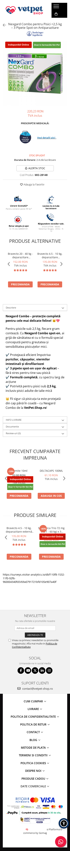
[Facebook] (21, 670)
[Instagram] (49, 670)
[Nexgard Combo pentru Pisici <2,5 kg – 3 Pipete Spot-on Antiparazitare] (35, 73)
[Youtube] (28, 670)
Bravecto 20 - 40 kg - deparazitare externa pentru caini (20, 255)
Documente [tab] (12, 426)
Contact (34, 732)
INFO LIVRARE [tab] (13, 419)
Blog (33, 740)
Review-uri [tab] (13, 433)
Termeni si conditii (33, 755)
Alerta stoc (36, 168)
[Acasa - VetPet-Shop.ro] (24, 10)
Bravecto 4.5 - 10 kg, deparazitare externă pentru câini (50, 255)
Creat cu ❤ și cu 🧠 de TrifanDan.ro (27, 829)
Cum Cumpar (34, 701)
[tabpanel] (35, 73)
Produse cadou (33, 778)
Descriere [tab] (11, 307)
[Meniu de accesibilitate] (64, 823)
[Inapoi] (3, 25)
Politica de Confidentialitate (34, 716)
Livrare (34, 709)
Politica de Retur (33, 724)
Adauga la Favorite (33, 184)
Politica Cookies (34, 763)
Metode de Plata (33, 747)
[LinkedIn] (42, 670)
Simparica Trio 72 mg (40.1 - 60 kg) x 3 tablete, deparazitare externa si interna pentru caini (51, 529)
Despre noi (33, 771)
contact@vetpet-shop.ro (37, 688)
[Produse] (56, 7)
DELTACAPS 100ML (51, 470)
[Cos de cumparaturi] (56, 14)
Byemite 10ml (18, 470)
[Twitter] (35, 670)
